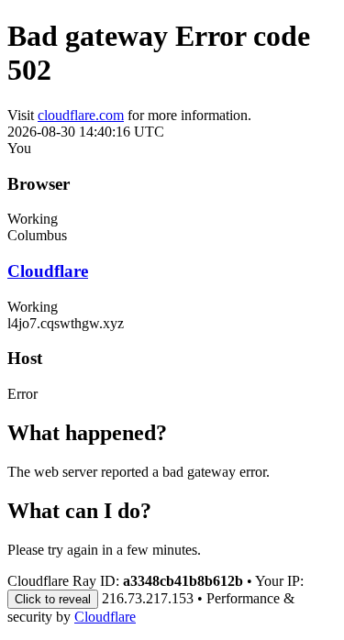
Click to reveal (53, 599)
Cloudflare (47, 271)
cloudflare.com (81, 115)
